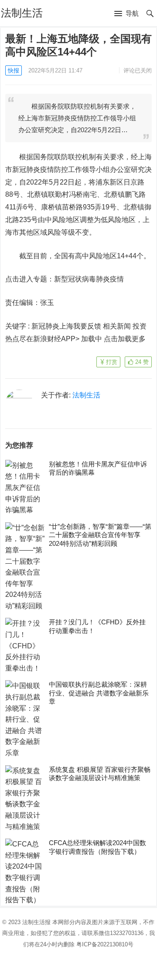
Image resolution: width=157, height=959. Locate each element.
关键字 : (18, 326)
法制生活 (22, 13)
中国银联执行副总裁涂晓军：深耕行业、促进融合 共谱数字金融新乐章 (99, 693)
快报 (13, 70)
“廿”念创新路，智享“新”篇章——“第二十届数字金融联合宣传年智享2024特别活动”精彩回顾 (100, 535)
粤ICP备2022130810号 (104, 944)
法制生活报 (36, 922)
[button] (126, 14)
